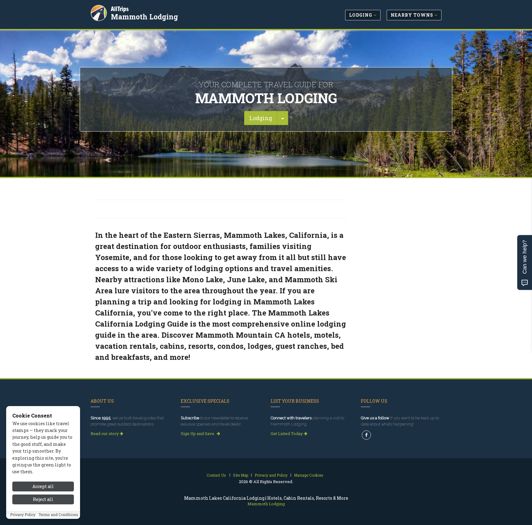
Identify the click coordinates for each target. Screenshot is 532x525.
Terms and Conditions (58, 514)
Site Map (240, 475)
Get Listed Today (287, 433)
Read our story (105, 433)
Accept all (43, 486)
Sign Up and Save (198, 433)
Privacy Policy (22, 514)
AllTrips (120, 8)
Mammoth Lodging (144, 16)
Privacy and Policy (271, 475)
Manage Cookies (308, 475)
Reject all (43, 500)
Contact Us (216, 475)
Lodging (260, 118)
